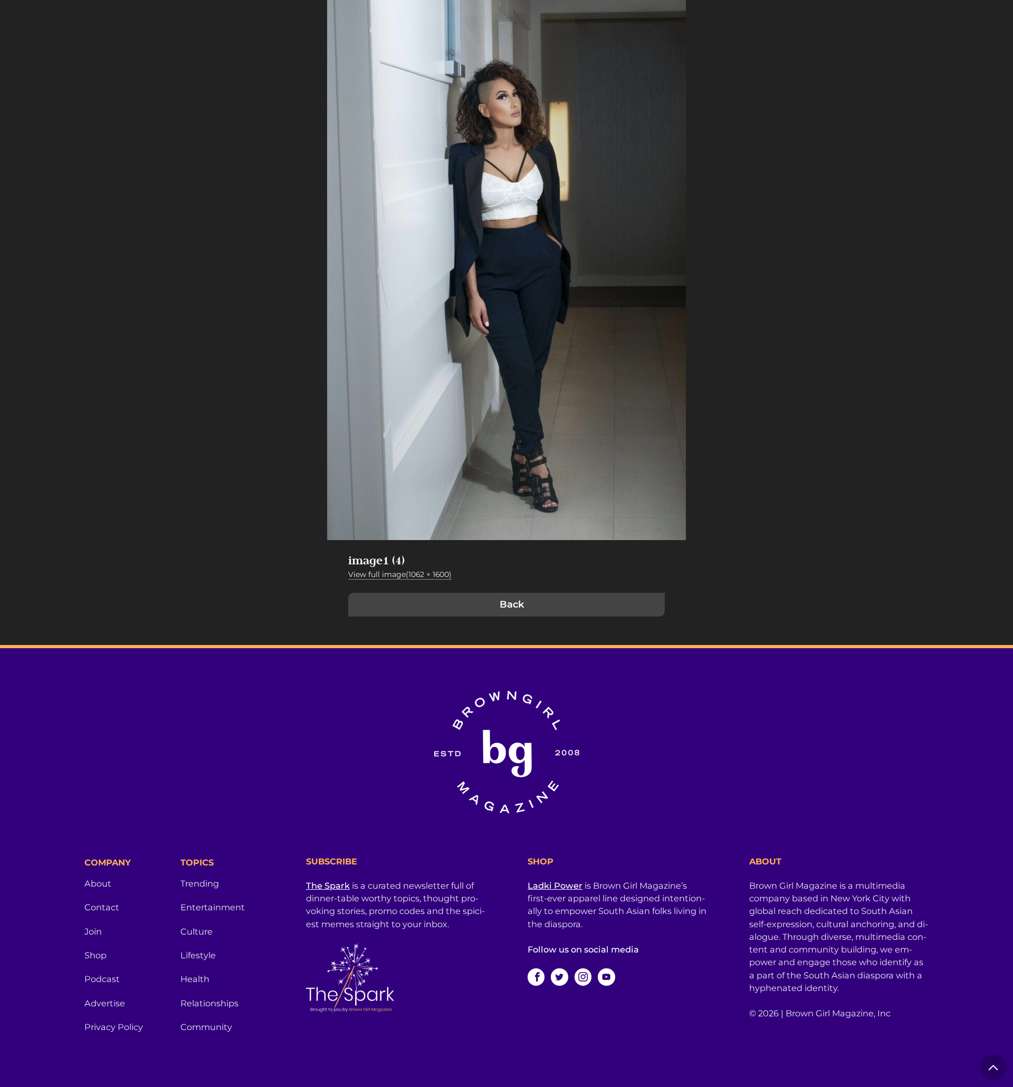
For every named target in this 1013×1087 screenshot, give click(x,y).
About (97, 883)
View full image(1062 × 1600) (400, 574)
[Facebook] (536, 976)
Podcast (102, 979)
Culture (196, 931)
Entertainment (212, 907)
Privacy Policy (113, 1027)
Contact (101, 907)
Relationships (209, 1003)
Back (512, 604)
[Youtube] (606, 976)
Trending (199, 883)
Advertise (104, 1003)
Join (93, 931)
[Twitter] (559, 976)
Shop (95, 955)
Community (206, 1027)
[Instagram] (583, 976)
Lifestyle (198, 955)
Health (194, 979)
